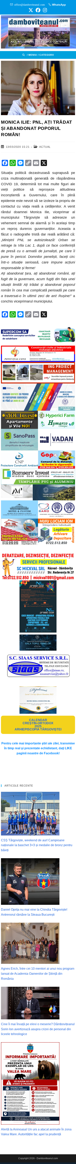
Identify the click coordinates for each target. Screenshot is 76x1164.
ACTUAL (45, 146)
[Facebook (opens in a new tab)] (38, 10)
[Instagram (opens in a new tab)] (44, 10)
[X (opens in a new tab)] (30, 10)
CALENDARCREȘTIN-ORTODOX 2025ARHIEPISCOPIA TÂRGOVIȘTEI (38, 724)
